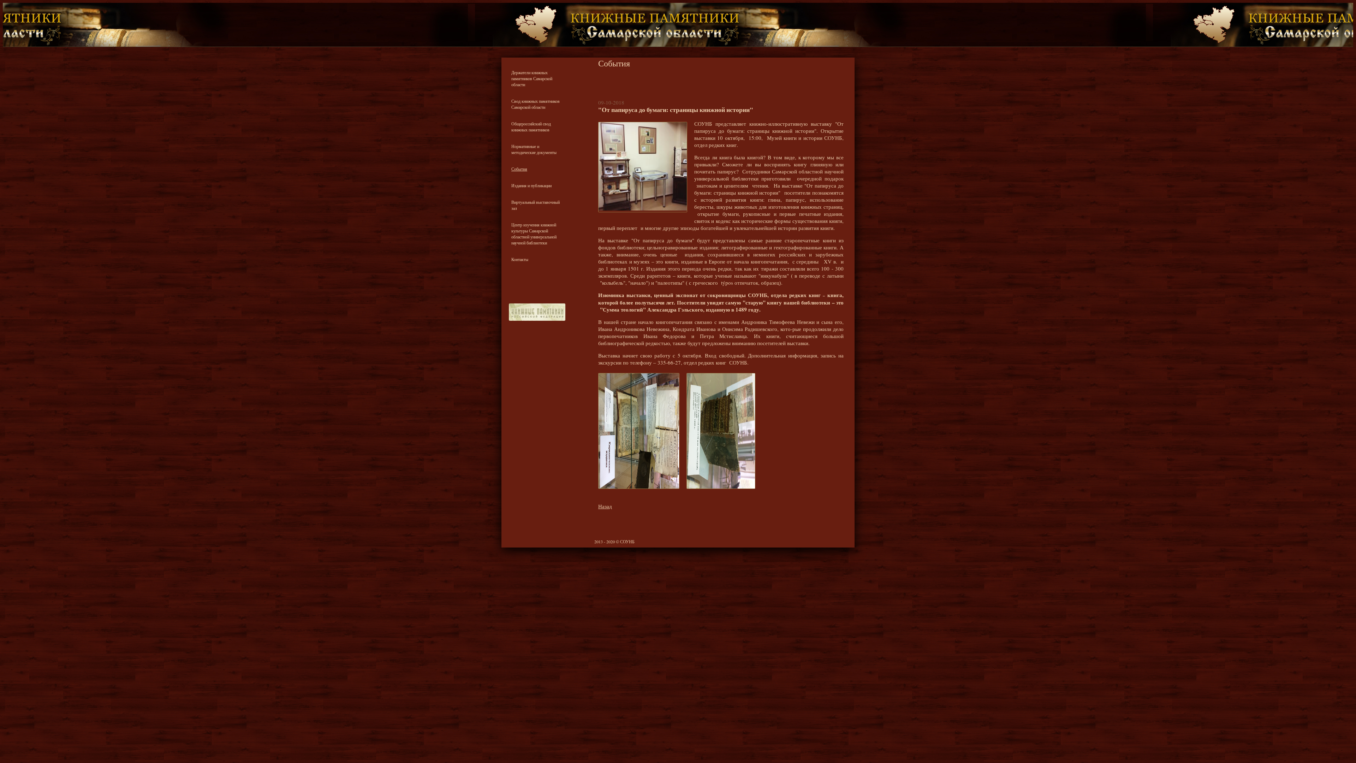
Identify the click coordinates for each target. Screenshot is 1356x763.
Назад (605, 506)
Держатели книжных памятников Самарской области (531, 78)
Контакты (519, 259)
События (519, 169)
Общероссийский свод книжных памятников (531, 126)
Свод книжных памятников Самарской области (535, 104)
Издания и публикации (531, 185)
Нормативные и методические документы (534, 149)
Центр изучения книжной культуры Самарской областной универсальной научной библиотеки (534, 234)
